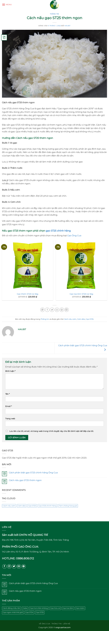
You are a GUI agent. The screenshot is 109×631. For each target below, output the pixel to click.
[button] (7, 4)
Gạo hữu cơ (55, 608)
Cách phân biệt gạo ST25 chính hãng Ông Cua (33, 472)
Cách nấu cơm (70, 319)
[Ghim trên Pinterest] (62, 310)
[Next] (107, 271)
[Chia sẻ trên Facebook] (47, 310)
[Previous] (2, 271)
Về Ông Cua (44, 624)
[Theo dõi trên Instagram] (9, 566)
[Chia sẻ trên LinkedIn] (66, 310)
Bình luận (10, 371)
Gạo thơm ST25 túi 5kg (27, 294)
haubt (67, 26)
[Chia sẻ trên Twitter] (52, 310)
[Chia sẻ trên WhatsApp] (42, 310)
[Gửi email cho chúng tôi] (19, 566)
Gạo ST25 (89, 319)
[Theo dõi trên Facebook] (4, 566)
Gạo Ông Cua (74, 235)
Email (8, 406)
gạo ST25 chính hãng (58, 230)
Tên (7, 394)
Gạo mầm (80, 608)
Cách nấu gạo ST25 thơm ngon (25, 480)
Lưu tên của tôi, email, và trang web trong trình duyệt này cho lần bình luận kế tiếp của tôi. (51, 431)
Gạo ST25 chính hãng (47, 506)
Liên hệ (66, 624)
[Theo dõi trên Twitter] (14, 566)
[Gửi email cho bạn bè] (57, 310)
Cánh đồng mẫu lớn (11, 608)
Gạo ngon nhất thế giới (13, 612)
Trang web (10, 418)
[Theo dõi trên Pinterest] (23, 566)
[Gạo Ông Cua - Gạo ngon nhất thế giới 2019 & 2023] (54, 4)
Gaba (25, 608)
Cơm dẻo (81, 319)
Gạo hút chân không (39, 608)
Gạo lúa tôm (68, 608)
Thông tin (54, 14)
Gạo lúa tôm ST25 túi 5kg (81, 294)
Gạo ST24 (29, 612)
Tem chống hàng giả (68, 506)
